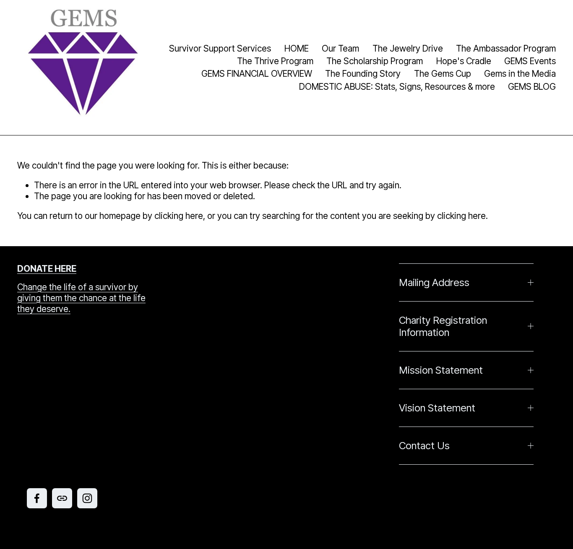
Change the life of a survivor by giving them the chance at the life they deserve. (81, 298)
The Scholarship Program (374, 61)
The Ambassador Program (506, 48)
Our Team (340, 48)
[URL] (62, 498)
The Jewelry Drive (407, 48)
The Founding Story (363, 73)
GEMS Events (530, 61)
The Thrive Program (275, 61)
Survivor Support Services (220, 48)
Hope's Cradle (463, 61)
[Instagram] (87, 498)
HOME (296, 48)
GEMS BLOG (532, 86)
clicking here (178, 216)
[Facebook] (37, 498)
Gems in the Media (520, 73)
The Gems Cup (442, 73)
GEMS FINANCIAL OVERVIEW (256, 73)
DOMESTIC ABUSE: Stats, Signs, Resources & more (397, 86)
